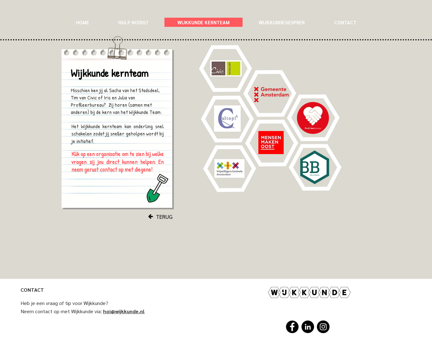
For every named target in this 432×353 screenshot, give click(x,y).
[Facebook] (292, 326)
